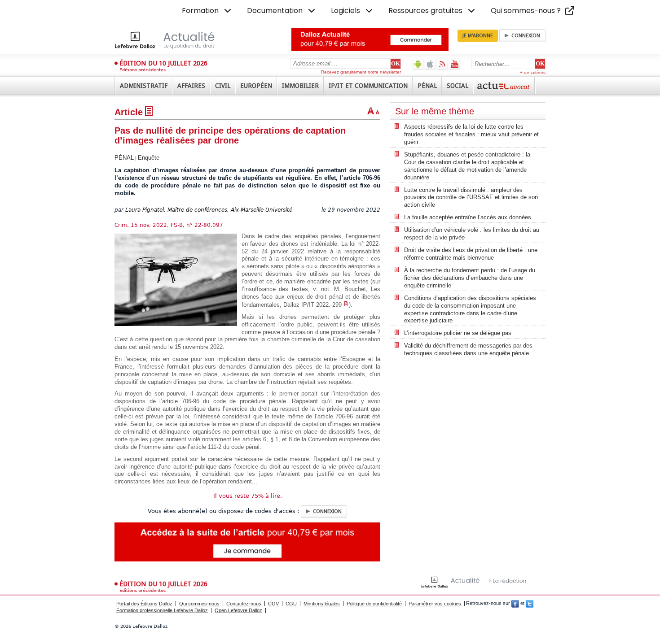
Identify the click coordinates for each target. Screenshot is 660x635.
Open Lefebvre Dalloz (238, 610)
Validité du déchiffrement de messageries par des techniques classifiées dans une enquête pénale (468, 349)
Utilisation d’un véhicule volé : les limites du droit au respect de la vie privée (471, 233)
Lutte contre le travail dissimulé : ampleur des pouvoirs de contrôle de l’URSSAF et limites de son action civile (471, 198)
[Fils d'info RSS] (442, 63)
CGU (291, 603)
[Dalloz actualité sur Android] (418, 63)
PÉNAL (124, 157)
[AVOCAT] (504, 85)
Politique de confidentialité (374, 603)
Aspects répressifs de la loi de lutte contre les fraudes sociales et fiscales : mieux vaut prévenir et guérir (471, 134)
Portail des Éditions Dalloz (144, 603)
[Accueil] (173, 40)
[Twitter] (529, 603)
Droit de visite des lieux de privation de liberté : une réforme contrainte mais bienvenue (470, 254)
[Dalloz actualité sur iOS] (430, 63)
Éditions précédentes (142, 69)
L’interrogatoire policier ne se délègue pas (457, 333)
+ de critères (533, 72)
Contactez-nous (243, 603)
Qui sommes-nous (199, 603)
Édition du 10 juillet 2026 (163, 63)
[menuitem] (207, 11)
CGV (273, 603)
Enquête (148, 157)
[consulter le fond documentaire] (346, 304)
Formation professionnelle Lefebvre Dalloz (162, 610)
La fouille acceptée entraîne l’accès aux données (467, 217)
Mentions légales (322, 603)
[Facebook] (515, 603)
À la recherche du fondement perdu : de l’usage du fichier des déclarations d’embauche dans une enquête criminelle (469, 278)
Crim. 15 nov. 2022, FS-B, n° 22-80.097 (168, 225)
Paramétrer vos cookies (435, 603)
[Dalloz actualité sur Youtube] (455, 63)
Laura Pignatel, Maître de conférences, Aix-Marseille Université (208, 210)
